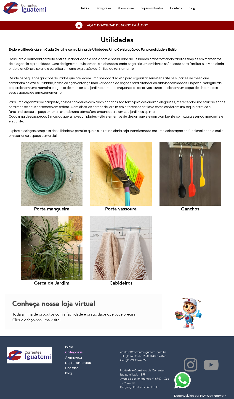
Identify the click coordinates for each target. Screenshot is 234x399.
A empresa (73, 357)
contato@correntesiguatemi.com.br (143, 352)
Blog (68, 373)
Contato (71, 368)
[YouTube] (211, 365)
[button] (103, 8)
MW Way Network (213, 395)
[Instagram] (190, 365)
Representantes (78, 363)
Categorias (73, 352)
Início (69, 347)
